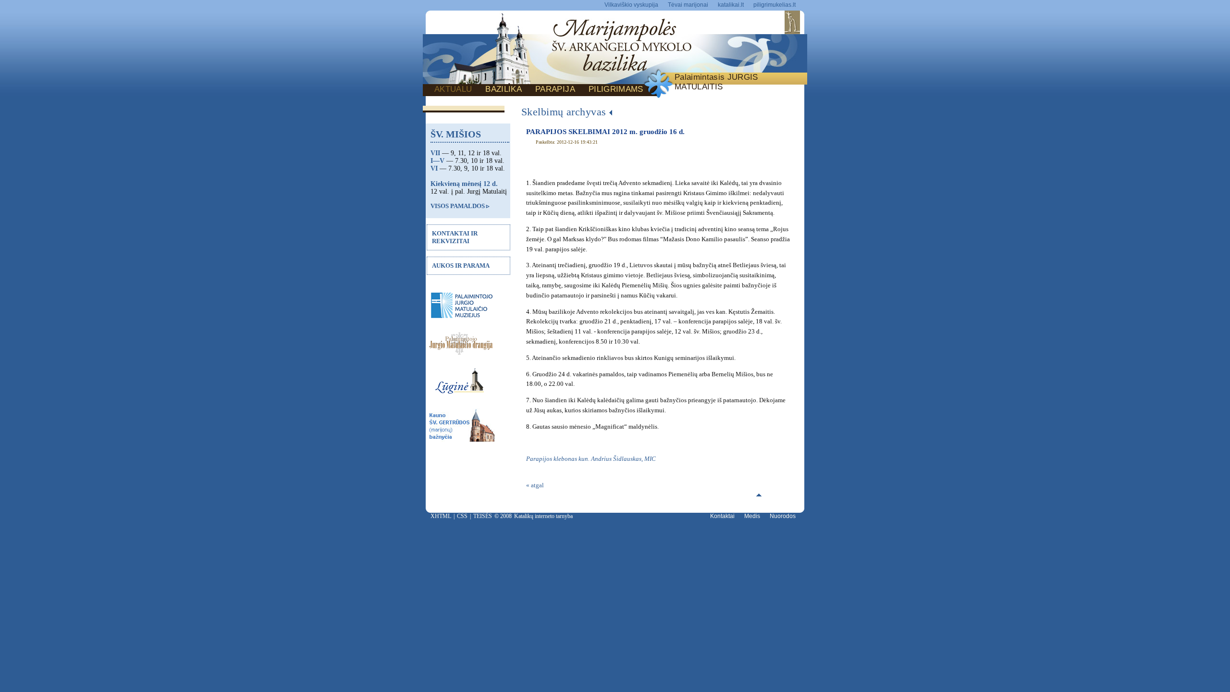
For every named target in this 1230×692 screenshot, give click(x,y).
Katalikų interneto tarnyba (543, 516)
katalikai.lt (731, 4)
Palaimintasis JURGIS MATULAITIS (716, 82)
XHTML (440, 516)
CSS (462, 516)
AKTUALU (453, 89)
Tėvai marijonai (688, 4)
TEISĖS (482, 516)
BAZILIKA (503, 89)
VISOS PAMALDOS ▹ (460, 206)
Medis (752, 516)
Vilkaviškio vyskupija (631, 4)
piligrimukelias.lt (774, 4)
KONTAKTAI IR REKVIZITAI (455, 237)
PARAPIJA (555, 89)
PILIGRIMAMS (616, 89)
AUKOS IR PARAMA (461, 265)
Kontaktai (722, 516)
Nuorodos (783, 516)
